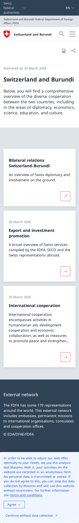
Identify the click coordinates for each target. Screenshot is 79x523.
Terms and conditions (26, 495)
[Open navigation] (72, 34)
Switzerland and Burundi (33, 34)
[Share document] (73, 50)
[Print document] (63, 50)
